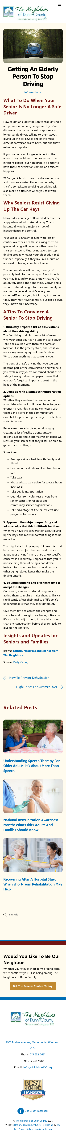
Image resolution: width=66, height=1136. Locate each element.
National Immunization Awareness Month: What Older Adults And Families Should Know (30, 825)
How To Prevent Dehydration (29, 678)
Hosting (49, 1125)
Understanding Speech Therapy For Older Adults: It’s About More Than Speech (31, 766)
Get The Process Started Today (33, 986)
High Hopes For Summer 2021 (36, 687)
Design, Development (25, 1125)
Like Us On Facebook (36, 1111)
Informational (32, 92)
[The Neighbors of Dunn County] (25, 19)
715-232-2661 (37, 1055)
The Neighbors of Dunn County (31, 1121)
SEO (39, 1125)
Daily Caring (20, 662)
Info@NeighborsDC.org (37, 1067)
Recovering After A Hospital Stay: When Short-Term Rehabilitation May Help (32, 884)
